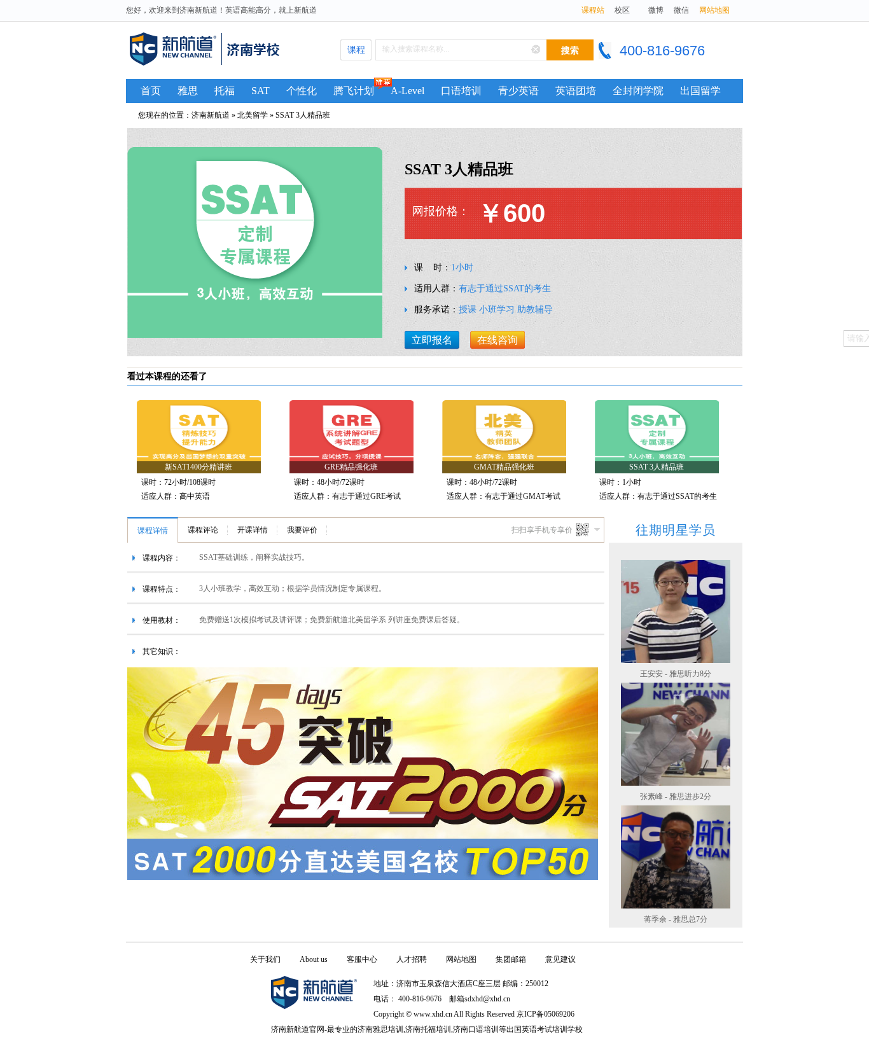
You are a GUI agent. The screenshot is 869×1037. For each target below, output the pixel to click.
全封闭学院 (638, 90)
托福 (224, 90)
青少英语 (518, 90)
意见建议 (560, 959)
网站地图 (714, 10)
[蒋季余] (675, 905)
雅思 (187, 90)
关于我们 (265, 959)
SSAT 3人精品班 (302, 115)
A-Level (407, 90)
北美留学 (252, 115)
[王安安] (675, 659)
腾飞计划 (353, 90)
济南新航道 (210, 115)
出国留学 (700, 90)
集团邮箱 (511, 959)
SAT (260, 90)
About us (314, 959)
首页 (151, 90)
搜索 (570, 50)
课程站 (592, 10)
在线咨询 (497, 340)
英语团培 (575, 90)
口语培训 (461, 90)
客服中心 (362, 959)
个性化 (301, 90)
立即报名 (432, 340)
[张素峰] (675, 782)
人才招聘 (411, 959)
